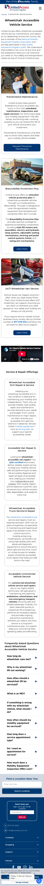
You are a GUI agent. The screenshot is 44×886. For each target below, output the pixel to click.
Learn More (22, 249)
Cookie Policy (13, 872)
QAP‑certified (16, 462)
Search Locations (22, 791)
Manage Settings (22, 882)
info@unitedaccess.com (18, 830)
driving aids (24, 429)
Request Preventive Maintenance (22, 147)
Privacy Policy (26, 872)
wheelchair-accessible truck (23, 517)
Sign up (22, 817)
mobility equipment (24, 426)
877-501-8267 (13, 826)
